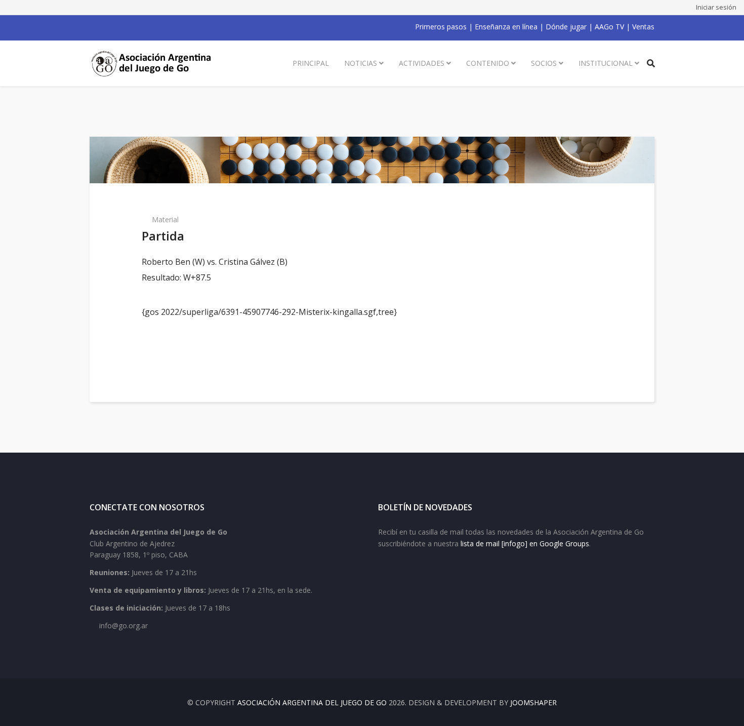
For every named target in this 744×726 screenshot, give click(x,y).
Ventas (643, 26)
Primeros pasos (441, 26)
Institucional (605, 63)
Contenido (487, 63)
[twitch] (146, 26)
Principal (311, 63)
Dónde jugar (566, 26)
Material (165, 219)
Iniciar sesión (716, 7)
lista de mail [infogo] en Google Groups (525, 543)
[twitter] (107, 26)
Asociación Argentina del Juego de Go (312, 702)
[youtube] (120, 26)
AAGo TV (609, 26)
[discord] (159, 26)
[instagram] (133, 26)
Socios (544, 63)
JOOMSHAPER (533, 702)
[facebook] (94, 26)
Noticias (360, 63)
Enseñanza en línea (506, 26)
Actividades (421, 63)
